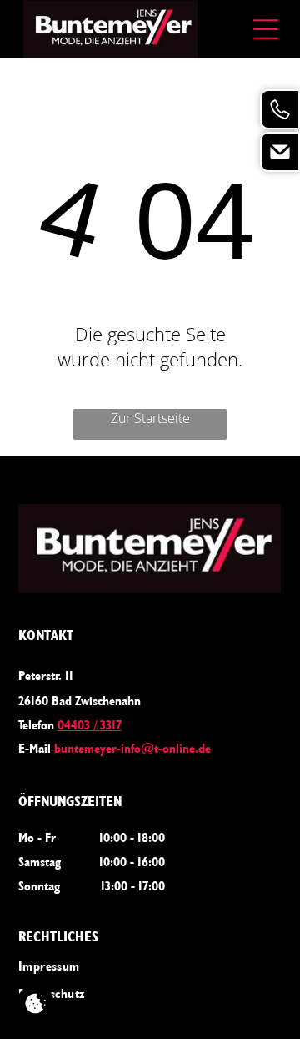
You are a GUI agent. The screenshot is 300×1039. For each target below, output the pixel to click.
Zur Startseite (150, 418)
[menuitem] (150, 964)
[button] (265, 29)
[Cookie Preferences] (35, 1003)
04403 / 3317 (90, 725)
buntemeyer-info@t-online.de (132, 748)
